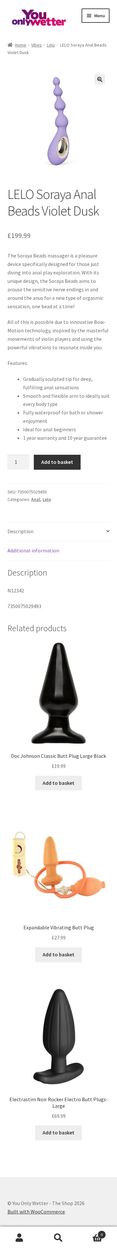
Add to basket (57, 462)
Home (20, 45)
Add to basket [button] (58, 783)
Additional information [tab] (33, 550)
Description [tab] (20, 531)
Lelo (51, 45)
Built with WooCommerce (36, 1211)
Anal (35, 499)
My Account (19, 1238)
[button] (100, 79)
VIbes (36, 45)
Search (58, 1238)
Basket (90, 1232)
